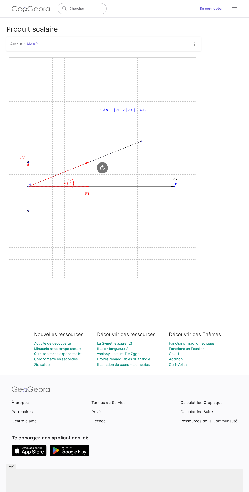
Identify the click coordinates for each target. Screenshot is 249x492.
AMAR (32, 43)
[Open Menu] (234, 9)
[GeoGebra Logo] (31, 9)
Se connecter (211, 8)
